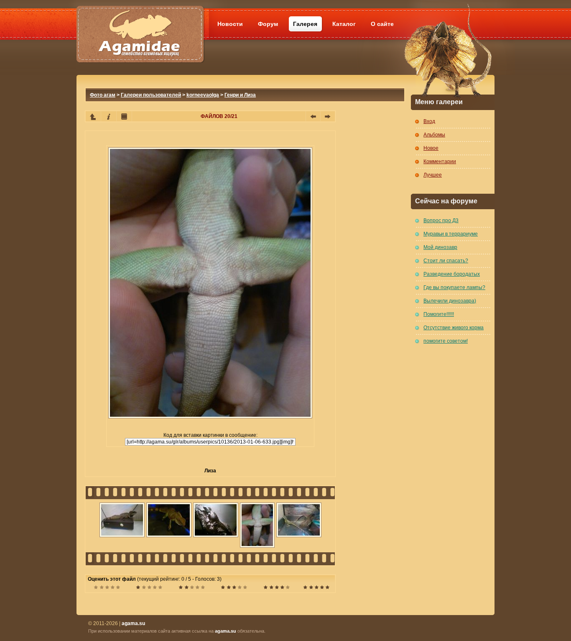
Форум (268, 24)
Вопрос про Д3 (441, 220)
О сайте (382, 24)
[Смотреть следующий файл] (328, 116)
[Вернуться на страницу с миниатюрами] (93, 116)
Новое (430, 148)
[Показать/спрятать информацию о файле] (108, 116)
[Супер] (316, 588)
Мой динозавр (440, 247)
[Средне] (191, 588)
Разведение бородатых (451, 274)
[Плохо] (149, 588)
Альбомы (434, 135)
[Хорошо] (233, 588)
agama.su (225, 630)
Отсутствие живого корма (453, 328)
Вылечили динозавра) (449, 301)
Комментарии (439, 161)
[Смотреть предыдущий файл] (313, 116)
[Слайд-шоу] (124, 116)
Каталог (344, 24)
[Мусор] (106, 588)
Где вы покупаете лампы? (454, 287)
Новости (230, 24)
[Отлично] (276, 588)
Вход (429, 121)
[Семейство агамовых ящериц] (139, 24)
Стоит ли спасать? (445, 261)
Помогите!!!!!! (438, 314)
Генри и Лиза (240, 95)
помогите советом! (445, 341)
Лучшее (432, 175)
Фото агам (102, 95)
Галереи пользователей (151, 95)
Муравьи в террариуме (450, 234)
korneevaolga (202, 95)
